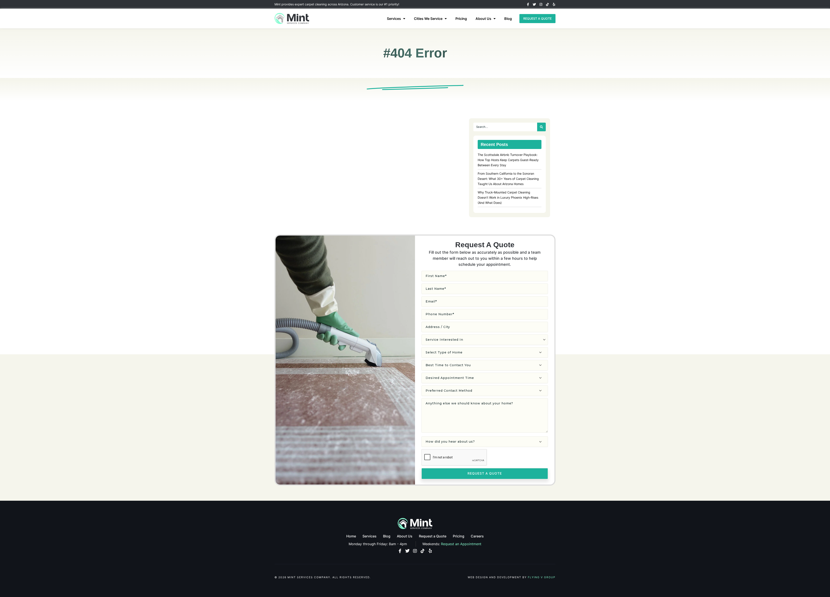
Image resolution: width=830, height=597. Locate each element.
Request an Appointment (461, 544)
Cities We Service (428, 18)
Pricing (461, 18)
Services (394, 18)
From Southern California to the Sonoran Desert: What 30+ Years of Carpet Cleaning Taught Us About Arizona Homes (508, 179)
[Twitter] (534, 4)
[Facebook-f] (528, 4)
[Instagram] (541, 4)
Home (351, 536)
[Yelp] (553, 4)
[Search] (541, 127)
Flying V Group (541, 577)
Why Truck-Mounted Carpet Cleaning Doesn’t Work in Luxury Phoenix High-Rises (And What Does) (508, 197)
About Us (483, 18)
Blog (508, 18)
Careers (477, 536)
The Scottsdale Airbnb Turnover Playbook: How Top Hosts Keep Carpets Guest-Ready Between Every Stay (508, 160)
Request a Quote (432, 536)
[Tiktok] (547, 4)
